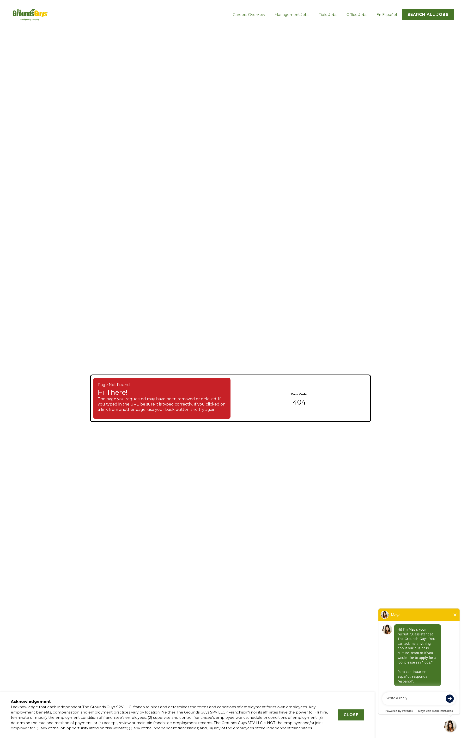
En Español (386, 14)
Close (351, 715)
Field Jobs (328, 14)
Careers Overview (249, 14)
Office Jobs (356, 14)
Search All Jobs (428, 14)
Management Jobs (291, 14)
